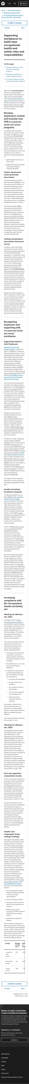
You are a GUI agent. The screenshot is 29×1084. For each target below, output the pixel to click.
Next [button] (22, 27)
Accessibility (4, 1058)
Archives (3, 1061)
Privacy (3, 1069)
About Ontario (5, 1054)
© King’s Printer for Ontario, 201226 (12, 1077)
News (2, 1065)
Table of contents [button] (18, 23)
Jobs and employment (14, 10)
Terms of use (5, 1073)
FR (10, 4)
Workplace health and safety (12, 13)
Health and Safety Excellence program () (13, 498)
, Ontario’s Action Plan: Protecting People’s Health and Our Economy (13, 377)
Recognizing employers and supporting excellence (14, 75)
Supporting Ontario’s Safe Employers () (11, 348)
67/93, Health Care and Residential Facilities (14, 882)
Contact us (14, 1040)
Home (3, 10)
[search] (15, 3)
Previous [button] (7, 27)
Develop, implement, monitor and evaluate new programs (14, 69)
